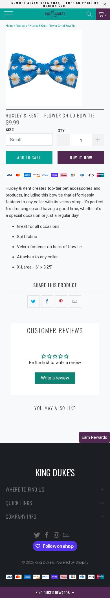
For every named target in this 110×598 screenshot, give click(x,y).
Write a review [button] (55, 378)
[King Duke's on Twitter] (37, 535)
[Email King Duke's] (66, 535)
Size (10, 130)
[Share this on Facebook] (47, 301)
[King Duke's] (55, 14)
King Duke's (44, 562)
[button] (55, 592)
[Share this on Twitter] (33, 301)
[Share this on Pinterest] (61, 301)
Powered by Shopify (72, 562)
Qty (61, 130)
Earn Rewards (94, 437)
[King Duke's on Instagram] (57, 535)
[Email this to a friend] (75, 301)
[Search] (89, 14)
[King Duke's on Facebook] (47, 535)
